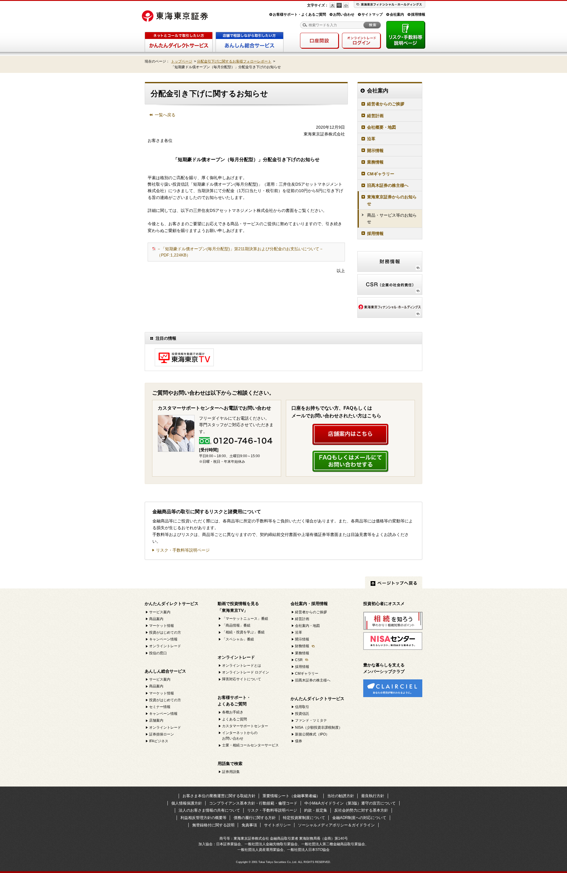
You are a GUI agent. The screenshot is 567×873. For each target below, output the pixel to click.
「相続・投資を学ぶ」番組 (243, 632)
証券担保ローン (161, 734)
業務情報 (375, 162)
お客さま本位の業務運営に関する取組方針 (219, 796)
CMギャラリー (380, 173)
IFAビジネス (158, 741)
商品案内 (156, 619)
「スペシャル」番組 (238, 639)
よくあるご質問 (234, 719)
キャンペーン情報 (163, 639)
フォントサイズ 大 (332, 5)
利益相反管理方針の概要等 (203, 817)
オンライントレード (165, 646)
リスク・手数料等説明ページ (183, 550)
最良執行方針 (372, 796)
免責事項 (249, 825)
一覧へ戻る (165, 114)
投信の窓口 (158, 653)
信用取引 (302, 707)
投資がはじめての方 (165, 632)
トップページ (181, 61)
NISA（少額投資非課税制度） (318, 727)
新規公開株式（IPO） (312, 734)
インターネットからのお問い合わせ (240, 735)
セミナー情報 (159, 707)
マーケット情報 (161, 626)
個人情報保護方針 (186, 803)
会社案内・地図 (307, 626)
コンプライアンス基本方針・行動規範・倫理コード (253, 803)
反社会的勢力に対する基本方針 (361, 810)
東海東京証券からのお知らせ (392, 200)
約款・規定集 (315, 810)
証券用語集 (231, 772)
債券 (298, 741)
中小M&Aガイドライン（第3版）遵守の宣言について (350, 803)
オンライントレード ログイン (245, 672)
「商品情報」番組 (236, 625)
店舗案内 (156, 720)
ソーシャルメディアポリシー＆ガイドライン (336, 825)
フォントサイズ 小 (346, 5)
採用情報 (418, 14)
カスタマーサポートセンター (245, 726)
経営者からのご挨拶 (385, 104)
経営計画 (375, 115)
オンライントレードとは (241, 665)
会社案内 (397, 14)
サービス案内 (159, 612)
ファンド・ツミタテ (311, 720)
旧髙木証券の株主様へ (387, 185)
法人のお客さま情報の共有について (209, 810)
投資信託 (302, 714)
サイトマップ (372, 14)
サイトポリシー (277, 825)
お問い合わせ (343, 14)
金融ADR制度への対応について (359, 817)
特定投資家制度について (304, 817)
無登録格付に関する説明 (213, 825)
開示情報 (375, 150)
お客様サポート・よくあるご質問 (299, 14)
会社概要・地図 (381, 127)
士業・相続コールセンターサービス (250, 745)
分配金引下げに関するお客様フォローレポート (234, 61)
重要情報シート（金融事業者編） (291, 796)
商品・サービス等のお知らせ (392, 218)
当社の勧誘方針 (340, 796)
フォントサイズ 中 (339, 5)
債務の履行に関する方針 (255, 817)
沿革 (371, 138)
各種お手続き (232, 712)
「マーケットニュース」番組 (245, 619)
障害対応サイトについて (241, 679)
